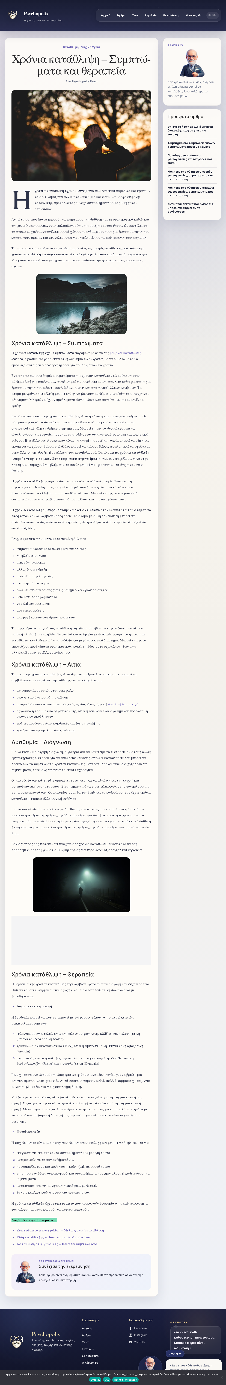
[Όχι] (221, 1377)
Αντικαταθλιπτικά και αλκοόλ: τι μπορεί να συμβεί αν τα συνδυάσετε (191, 207)
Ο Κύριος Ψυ (193, 15)
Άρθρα (121, 15)
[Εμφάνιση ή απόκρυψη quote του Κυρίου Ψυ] (150, 1368)
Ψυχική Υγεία (90, 47)
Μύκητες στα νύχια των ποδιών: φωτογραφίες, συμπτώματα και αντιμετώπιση (191, 191)
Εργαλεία (151, 15)
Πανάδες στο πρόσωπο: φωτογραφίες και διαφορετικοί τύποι (190, 159)
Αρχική (105, 15)
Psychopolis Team (84, 81)
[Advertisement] (81, 940)
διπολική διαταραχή (123, 704)
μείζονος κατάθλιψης (125, 352)
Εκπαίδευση (171, 15)
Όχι (107, 1379)
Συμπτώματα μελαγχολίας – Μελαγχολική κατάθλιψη (60, 1230)
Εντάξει (95, 1379)
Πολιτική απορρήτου (125, 1379)
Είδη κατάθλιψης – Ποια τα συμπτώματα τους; (54, 1237)
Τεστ (135, 15)
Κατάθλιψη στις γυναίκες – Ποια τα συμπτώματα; (58, 1243)
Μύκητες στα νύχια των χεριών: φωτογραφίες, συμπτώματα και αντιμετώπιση (190, 175)
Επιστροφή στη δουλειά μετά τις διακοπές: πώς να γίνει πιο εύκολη (190, 130)
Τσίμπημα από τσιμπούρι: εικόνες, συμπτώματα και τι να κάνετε (192, 145)
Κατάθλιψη (71, 47)
